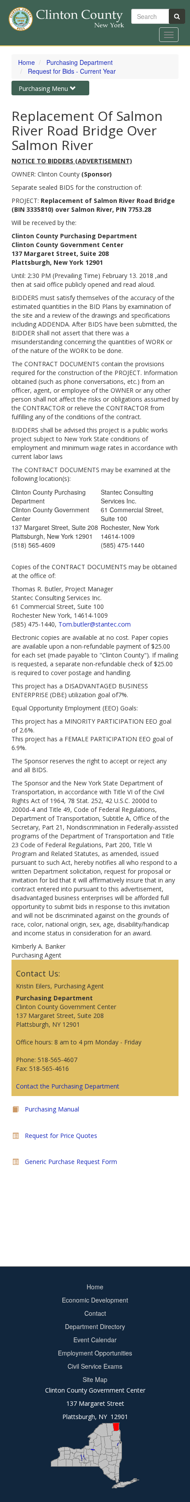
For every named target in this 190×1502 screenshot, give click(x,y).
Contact (95, 1313)
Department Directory (95, 1326)
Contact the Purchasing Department (67, 1086)
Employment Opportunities (95, 1352)
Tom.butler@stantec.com (94, 624)
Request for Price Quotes (61, 1135)
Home (26, 62)
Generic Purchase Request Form (71, 1161)
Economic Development (95, 1299)
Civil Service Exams (95, 1366)
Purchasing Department (79, 62)
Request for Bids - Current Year (72, 71)
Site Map (95, 1379)
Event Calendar (95, 1339)
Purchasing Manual (52, 1109)
